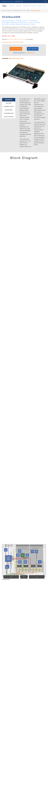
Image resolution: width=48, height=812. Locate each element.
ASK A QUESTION (32, 48)
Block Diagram (8, 116)
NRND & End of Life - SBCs (22, 10)
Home (4, 10)
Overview (9, 10)
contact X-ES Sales (21, 39)
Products (12, 5)
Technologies (26, 5)
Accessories (8, 110)
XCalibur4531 (11, 39)
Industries (33, 5)
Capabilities (19, 5)
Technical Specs (9, 106)
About (44, 5)
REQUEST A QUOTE (16, 48)
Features (8, 103)
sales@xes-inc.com (7, 1)
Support (39, 5)
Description (8, 99)
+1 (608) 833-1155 (18, 1)
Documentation (9, 113)
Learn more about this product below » (13, 42)
